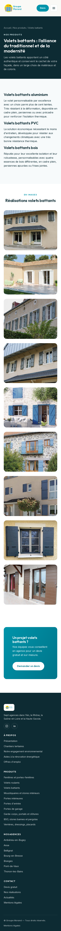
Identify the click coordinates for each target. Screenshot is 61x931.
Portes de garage (13, 809)
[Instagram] (7, 726)
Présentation (10, 741)
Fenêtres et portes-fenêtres (19, 777)
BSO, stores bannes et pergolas (21, 819)
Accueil (7, 28)
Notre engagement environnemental (23, 751)
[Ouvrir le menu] (53, 8)
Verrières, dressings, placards (20, 824)
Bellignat (8, 850)
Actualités (9, 897)
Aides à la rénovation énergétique (22, 756)
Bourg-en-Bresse (13, 855)
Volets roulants (12, 782)
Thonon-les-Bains (13, 871)
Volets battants (12, 787)
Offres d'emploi (12, 761)
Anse (6, 845)
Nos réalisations (12, 892)
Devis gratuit (10, 887)
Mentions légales (13, 902)
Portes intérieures (13, 798)
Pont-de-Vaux (11, 866)
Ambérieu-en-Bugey (15, 840)
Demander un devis (28, 666)
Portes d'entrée (12, 803)
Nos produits (19, 28)
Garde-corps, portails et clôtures (21, 814)
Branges (8, 861)
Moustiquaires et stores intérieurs (22, 793)
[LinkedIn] (15, 726)
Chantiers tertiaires (14, 746)
